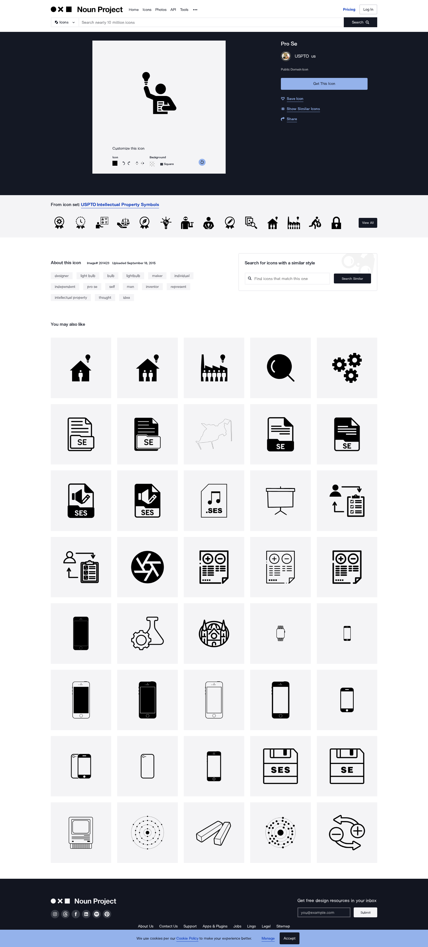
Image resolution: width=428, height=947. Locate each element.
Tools (184, 9)
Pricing (349, 9)
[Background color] (152, 164)
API (173, 9)
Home (134, 9)
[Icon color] (115, 163)
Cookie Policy (187, 938)
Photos (160, 9)
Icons (147, 9)
